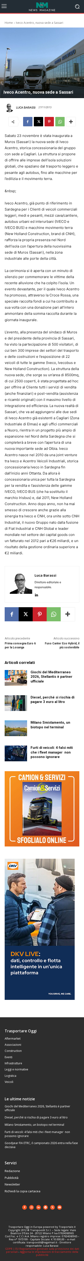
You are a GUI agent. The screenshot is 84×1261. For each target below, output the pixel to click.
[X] (38, 121)
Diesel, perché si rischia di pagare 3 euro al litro (36, 1117)
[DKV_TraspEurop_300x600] (40, 1003)
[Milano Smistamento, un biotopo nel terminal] (16, 728)
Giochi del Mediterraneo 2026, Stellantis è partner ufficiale (51, 676)
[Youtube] (59, 1207)
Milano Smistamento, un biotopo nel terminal (50, 724)
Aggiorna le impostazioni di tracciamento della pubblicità (49, 1253)
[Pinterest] (49, 121)
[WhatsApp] (60, 121)
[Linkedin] (36, 594)
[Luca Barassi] (10, 107)
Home (9, 23)
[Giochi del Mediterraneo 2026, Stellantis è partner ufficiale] (16, 678)
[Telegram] (45, 1207)
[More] (71, 121)
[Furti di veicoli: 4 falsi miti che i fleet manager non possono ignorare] (16, 753)
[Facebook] (27, 121)
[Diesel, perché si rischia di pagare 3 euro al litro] (16, 703)
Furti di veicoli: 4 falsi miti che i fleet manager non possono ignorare (52, 752)
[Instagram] (31, 1207)
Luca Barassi (25, 107)
